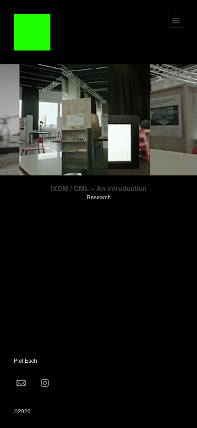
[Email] (21, 382)
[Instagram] (45, 382)
